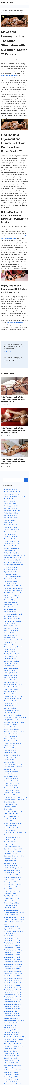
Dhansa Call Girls (9, 907)
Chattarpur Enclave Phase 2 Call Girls (16, 799)
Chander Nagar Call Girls (12, 788)
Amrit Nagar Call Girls (11, 532)
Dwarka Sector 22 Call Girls (12, 987)
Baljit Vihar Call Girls (10, 675)
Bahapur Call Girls (9, 651)
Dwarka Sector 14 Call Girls (12, 954)
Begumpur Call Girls (10, 705)
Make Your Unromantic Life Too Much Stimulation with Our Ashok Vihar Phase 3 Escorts (13, 430)
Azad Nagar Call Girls (10, 616)
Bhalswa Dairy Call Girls (11, 729)
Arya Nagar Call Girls (10, 574)
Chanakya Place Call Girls (12, 781)
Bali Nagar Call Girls (10, 670)
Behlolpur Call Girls (10, 708)
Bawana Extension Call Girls (13, 696)
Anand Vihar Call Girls (11, 546)
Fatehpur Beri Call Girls (11, 1032)
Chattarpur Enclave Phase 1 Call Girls (15, 797)
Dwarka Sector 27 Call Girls (12, 994)
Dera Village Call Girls (10, 896)
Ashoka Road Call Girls (11, 597)
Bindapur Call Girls (10, 752)
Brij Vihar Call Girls (10, 757)
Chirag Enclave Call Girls (11, 816)
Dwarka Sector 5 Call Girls (12, 1006)
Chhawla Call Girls (9, 809)
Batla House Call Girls (10, 691)
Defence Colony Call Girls (12, 875)
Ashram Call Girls (9, 600)
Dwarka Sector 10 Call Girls (12, 943)
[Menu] (27, 2)
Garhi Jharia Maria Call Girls (12, 1070)
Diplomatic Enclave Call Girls (13, 929)
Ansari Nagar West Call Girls (13, 560)
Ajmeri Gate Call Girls (10, 508)
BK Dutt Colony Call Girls (12, 755)
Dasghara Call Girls (10, 863)
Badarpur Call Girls (10, 637)
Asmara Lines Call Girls (11, 604)
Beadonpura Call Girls (11, 701)
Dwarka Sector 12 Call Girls (12, 947)
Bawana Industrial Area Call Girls (14, 698)
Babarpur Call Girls (10, 633)
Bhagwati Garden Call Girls (12, 715)
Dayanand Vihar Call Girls (12, 872)
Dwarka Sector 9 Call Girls (12, 1016)
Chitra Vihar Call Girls (10, 818)
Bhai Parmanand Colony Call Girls (14, 722)
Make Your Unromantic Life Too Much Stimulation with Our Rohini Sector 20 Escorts (13, 346)
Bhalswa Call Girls (9, 727)
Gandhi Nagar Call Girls (11, 1056)
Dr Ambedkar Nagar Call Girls (13, 931)
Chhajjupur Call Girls (10, 804)
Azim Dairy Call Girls (10, 626)
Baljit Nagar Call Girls (10, 673)
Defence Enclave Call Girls (12, 877)
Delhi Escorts (7, 2)
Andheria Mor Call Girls (11, 550)
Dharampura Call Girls (11, 910)
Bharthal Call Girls (9, 738)
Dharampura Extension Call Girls (14, 912)
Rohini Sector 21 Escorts (9, 75)
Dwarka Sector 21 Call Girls (12, 985)
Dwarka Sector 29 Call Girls (12, 999)
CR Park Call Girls (9, 839)
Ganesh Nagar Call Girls (11, 1060)
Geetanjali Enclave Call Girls (12, 1084)
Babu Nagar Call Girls (10, 635)
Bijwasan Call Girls (10, 750)
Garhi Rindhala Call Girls (11, 1074)
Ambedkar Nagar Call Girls (12, 529)
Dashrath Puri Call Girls (11, 865)
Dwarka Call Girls (9, 936)
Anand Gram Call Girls (11, 536)
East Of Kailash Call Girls (11, 1018)
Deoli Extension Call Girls (12, 891)
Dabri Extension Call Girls (12, 846)
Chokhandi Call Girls (10, 825)
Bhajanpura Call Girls (10, 724)
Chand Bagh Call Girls (11, 785)
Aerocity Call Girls (9, 501)
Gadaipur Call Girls (10, 1048)
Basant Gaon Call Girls (11, 689)
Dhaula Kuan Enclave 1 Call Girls (14, 917)
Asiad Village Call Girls (11, 602)
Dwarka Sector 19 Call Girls (12, 976)
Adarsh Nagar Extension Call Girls (14, 496)
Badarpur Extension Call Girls (13, 640)
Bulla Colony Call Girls (11, 771)
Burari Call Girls (9, 774)
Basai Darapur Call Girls (11, 687)
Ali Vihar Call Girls (9, 520)
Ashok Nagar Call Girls (11, 581)
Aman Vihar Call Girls (10, 525)
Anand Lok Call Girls (10, 539)
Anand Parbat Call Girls (11, 543)
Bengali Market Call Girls (11, 710)
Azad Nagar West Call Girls (12, 621)
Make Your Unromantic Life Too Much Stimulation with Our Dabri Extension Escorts (13, 399)
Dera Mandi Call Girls (10, 893)
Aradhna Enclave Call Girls (12, 562)
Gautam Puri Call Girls (11, 1079)
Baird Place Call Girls (10, 656)
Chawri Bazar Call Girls (11, 802)
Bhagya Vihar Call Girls (11, 720)
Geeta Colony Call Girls (11, 1081)
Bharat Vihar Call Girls (11, 736)
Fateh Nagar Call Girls (11, 1030)
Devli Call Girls (8, 900)
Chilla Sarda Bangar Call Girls (13, 811)
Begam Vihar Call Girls (11, 703)
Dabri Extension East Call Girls (13, 849)
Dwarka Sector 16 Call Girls (12, 959)
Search (26, 480)
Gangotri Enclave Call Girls (12, 1065)
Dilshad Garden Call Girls (12, 926)
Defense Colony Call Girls (12, 879)
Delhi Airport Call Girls (11, 882)
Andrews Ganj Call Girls (11, 553)
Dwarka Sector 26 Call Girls (12, 992)
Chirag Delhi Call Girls (11, 813)
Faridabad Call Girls (10, 1025)
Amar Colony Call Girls (11, 527)
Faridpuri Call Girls (10, 1027)
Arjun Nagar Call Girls (10, 572)
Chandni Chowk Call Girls (12, 792)
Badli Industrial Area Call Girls (13, 647)
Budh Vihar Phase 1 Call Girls (13, 764)
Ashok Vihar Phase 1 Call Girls (13, 586)
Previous (8, 351)
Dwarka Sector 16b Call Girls (13, 964)
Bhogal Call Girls (9, 745)
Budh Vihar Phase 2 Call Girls (13, 767)
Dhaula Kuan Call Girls (11, 915)
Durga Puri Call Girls (10, 933)
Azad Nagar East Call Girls (12, 619)
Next (5, 364)
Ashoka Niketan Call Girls (12, 595)
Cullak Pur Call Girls (10, 842)
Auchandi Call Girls (10, 609)
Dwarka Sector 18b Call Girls (13, 973)
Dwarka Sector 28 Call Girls (12, 997)
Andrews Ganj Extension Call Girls (14, 555)
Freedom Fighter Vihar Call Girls (14, 1039)
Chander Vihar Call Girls (11, 790)
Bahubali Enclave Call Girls (12, 654)
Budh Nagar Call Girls (10, 762)
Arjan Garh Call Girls (10, 569)
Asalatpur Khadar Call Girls (12, 576)
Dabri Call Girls (8, 844)
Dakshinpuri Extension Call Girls (14, 856)
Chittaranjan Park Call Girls (12, 823)
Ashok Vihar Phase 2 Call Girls (13, 588)
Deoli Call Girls (8, 889)
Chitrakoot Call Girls (10, 821)
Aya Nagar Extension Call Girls (13, 614)
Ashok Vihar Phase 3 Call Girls (13, 590)
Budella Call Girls (9, 759)
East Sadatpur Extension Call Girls (14, 1020)
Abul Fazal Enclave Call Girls (13, 492)
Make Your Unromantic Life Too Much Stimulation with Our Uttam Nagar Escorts (13, 461)
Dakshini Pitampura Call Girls (13, 851)
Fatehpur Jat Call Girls (11, 1034)
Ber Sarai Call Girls (10, 713)
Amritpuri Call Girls (10, 534)
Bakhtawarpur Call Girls (11, 661)
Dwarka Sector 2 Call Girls (12, 980)
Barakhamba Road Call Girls (13, 684)
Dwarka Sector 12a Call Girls (13, 950)
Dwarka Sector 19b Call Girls (13, 978)
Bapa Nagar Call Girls (10, 682)
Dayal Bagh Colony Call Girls (13, 868)
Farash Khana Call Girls (11, 1023)
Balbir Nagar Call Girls (11, 668)
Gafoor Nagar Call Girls (11, 1051)
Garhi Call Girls (8, 1067)
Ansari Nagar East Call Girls (12, 557)
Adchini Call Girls (9, 499)
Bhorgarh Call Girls (10, 748)
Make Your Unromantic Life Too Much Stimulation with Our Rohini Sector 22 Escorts (13, 358)
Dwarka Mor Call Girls (11, 938)
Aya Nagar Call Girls (10, 611)
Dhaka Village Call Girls (11, 905)
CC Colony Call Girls (10, 776)
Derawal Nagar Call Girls (11, 898)
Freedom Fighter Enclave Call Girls (15, 1037)
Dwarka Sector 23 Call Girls (12, 990)
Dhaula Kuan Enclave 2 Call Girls (14, 919)
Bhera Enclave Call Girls (11, 741)
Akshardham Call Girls (11, 513)
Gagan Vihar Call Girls (11, 1053)
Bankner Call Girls (9, 680)
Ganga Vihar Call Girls (11, 1063)
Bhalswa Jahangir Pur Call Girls (14, 731)
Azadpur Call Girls (9, 623)
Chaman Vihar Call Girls (11, 778)
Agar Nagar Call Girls (10, 503)
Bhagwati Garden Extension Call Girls (16, 717)
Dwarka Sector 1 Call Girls (12, 940)
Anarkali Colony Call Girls (12, 548)
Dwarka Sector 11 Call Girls (12, 945)
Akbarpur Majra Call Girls (12, 510)
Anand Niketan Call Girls (11, 541)
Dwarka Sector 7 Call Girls (12, 1011)
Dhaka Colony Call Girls (11, 903)
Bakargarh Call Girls (10, 658)
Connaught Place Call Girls (12, 837)
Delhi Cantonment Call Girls (12, 884)
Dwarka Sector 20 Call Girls (12, 983)
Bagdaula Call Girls (10, 649)
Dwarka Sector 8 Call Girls (12, 1013)
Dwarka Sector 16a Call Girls (13, 962)
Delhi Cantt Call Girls (10, 886)
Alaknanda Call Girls (10, 515)
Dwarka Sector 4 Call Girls (12, 1004)
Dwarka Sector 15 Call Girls (12, 957)
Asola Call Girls (8, 607)
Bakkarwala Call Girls (10, 663)
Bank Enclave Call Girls (11, 677)
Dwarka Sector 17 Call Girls (12, 966)
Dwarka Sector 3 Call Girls (12, 1001)
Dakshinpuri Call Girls (10, 853)
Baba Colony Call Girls (11, 628)
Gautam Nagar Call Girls (11, 1077)
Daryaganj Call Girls (10, 858)
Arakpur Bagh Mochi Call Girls (13, 564)
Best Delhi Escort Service (15, 322)
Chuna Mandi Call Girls (11, 828)
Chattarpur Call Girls (10, 795)
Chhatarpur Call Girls (10, 806)
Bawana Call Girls (9, 694)
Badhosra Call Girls (10, 642)
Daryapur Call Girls (10, 860)
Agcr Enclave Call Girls (11, 506)
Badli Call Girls (8, 644)
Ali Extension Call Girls (11, 517)
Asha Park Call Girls (10, 579)
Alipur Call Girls (9, 522)
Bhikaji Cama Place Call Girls (13, 743)
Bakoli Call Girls (9, 666)
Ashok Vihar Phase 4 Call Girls (13, 593)
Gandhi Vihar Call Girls (11, 1058)
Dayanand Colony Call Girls (12, 870)
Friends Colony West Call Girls (13, 1046)
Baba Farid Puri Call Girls (11, 630)
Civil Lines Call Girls (10, 830)
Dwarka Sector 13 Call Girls (12, 952)
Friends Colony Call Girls (11, 1041)
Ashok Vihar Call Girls (11, 583)
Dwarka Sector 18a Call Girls (13, 971)
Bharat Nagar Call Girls (11, 734)
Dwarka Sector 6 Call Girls (12, 1009)
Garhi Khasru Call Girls (11, 1072)
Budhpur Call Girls (9, 769)
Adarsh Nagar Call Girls (11, 494)
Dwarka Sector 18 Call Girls (12, 969)
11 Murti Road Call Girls (11, 489)
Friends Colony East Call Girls (13, 1044)
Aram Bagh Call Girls (10, 567)
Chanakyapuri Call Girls (11, 783)
